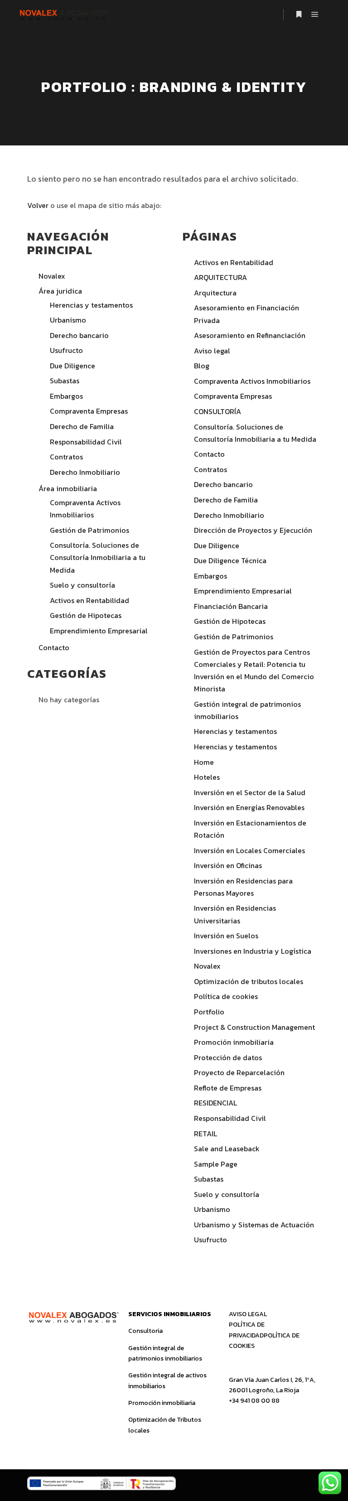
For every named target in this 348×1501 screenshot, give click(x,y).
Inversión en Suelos (226, 935)
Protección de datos (228, 1057)
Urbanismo (68, 319)
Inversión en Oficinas (228, 865)
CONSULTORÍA (217, 411)
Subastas (64, 380)
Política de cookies (226, 996)
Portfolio (209, 1011)
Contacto (54, 647)
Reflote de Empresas (227, 1087)
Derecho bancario (79, 335)
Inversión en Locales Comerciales (249, 850)
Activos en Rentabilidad (89, 600)
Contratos (66, 456)
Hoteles (207, 777)
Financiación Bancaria (231, 606)
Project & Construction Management (254, 1027)
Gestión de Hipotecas (85, 615)
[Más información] (298, 14)
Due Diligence (72, 365)
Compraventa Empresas (89, 410)
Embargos (66, 396)
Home (204, 762)
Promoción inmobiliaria (234, 1042)
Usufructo (66, 350)
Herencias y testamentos (91, 304)
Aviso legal (212, 350)
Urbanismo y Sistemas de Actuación (254, 1224)
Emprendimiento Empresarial (99, 630)
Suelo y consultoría (82, 584)
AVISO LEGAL (248, 1314)
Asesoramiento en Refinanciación (249, 335)
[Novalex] (63, 14)
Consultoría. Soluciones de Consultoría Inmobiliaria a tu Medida (97, 557)
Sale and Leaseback (227, 1148)
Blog (201, 365)
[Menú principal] (315, 14)
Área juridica (60, 290)
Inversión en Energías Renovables (249, 807)
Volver (37, 205)
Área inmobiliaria (68, 488)
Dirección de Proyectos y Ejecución (253, 530)
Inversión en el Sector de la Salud (249, 792)
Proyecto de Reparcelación (239, 1072)
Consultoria (145, 1331)
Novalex (52, 275)
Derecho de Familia (82, 426)
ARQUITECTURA (220, 277)
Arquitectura (215, 292)
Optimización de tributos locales (248, 981)
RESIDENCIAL (215, 1102)
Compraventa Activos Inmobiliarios (252, 381)
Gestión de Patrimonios (89, 530)
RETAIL (205, 1133)
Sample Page (215, 1163)
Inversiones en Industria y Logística (252, 951)
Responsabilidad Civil (86, 441)
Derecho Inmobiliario (85, 472)
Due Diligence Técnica (230, 560)
